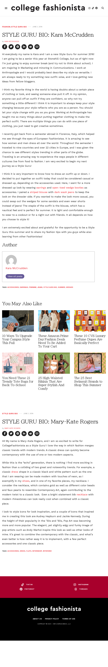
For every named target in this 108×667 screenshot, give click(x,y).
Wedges (69, 287)
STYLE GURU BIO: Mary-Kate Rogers (50, 421)
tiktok (29, 585)
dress (14, 471)
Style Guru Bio (19, 27)
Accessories (13, 287)
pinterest (29, 589)
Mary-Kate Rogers (12, 428)
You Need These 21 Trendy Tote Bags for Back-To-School (17, 382)
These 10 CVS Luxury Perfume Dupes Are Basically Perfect (89, 339)
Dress (22, 551)
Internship (37, 551)
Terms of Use (68, 619)
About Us (37, 619)
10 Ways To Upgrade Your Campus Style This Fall (17, 339)
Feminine (32, 287)
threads (83, 589)
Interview (47, 551)
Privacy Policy (52, 619)
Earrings (24, 287)
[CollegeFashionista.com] (48, 8)
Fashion (6, 27)
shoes (25, 480)
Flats (28, 551)
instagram (83, 585)
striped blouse (38, 192)
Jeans (39, 287)
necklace (82, 494)
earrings (41, 187)
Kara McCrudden (11, 41)
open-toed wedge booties (67, 187)
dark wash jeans (64, 192)
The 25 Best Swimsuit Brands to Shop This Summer (88, 382)
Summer (61, 287)
